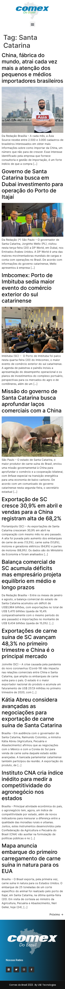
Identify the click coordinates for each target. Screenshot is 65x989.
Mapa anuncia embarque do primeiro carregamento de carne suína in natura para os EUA (31, 858)
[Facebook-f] (31, 969)
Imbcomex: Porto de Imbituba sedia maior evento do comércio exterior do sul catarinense (28, 288)
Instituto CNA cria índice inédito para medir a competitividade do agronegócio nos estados (32, 785)
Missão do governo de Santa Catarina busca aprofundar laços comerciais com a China (32, 401)
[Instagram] (24, 969)
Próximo (56, 914)
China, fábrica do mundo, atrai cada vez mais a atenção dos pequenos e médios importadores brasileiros (32, 68)
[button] (32, 24)
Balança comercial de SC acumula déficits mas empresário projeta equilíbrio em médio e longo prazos (31, 575)
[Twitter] (16, 969)
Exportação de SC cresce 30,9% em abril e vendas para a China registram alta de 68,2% (32, 509)
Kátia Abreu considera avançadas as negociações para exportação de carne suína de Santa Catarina (32, 712)
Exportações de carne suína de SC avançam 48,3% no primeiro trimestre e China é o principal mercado (29, 643)
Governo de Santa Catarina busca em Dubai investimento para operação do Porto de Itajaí (32, 184)
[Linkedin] (9, 969)
